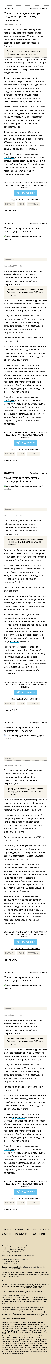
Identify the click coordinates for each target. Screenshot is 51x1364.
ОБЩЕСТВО (9, 8)
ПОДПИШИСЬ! (28, 193)
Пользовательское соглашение (13, 1318)
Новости (9, 204)
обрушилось (18, 368)
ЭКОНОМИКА (19, 1230)
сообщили (9, 157)
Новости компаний (40, 1234)
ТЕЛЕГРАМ (33, 204)
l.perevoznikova (41, 8)
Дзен (21, 204)
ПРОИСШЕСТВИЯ (21, 1234)
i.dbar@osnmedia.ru (13, 1261)
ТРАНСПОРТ (44, 1230)
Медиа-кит (21, 1295)
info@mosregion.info (14, 1252)
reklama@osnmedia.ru (25, 1267)
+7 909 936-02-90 (14, 1263)
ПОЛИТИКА (6, 1230)
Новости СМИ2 (10, 211)
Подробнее (43, 1315)
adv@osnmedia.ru (40, 1267)
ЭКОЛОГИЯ (6, 1234)
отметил (14, 392)
